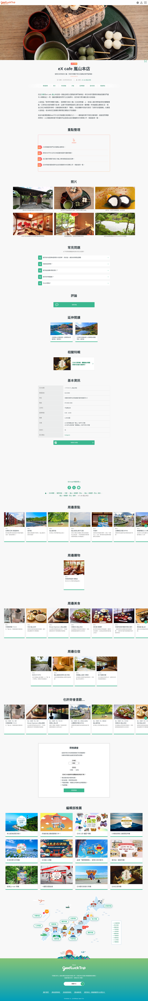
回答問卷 (74, 790)
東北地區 (94, 919)
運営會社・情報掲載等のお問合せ (94, 992)
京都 (42, 94)
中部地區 (73, 939)
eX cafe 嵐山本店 (86, 80)
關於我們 (46, 992)
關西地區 (59, 493)
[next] (145, 525)
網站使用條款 (56, 992)
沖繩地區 (37, 916)
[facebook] (69, 487)
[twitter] (74, 487)
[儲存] (145, 61)
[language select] (138, 3)
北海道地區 (108, 906)
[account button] (141, 3)
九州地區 (38, 925)
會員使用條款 (67, 992)
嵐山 (53, 94)
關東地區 (90, 932)
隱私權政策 (77, 992)
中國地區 (53, 924)
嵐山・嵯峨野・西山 (76, 493)
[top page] (45, 493)
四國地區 (56, 939)
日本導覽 (51, 493)
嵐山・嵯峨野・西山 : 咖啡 (68, 495)
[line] (78, 487)
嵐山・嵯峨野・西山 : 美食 (92, 493)
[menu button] (145, 3)
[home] (8, 2)
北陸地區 (73, 918)
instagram (67, 435)
